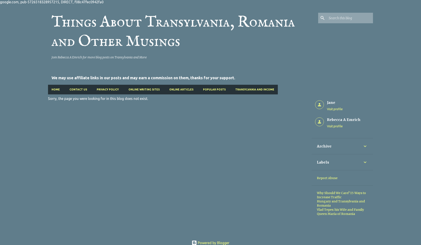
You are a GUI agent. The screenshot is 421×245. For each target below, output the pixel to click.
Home (56, 89)
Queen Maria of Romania (336, 214)
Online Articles (181, 89)
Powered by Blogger (213, 243)
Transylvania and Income (254, 89)
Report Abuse (327, 178)
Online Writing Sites (144, 89)
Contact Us (78, 89)
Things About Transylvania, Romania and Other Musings (173, 32)
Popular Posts (214, 89)
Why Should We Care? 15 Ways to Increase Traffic (341, 195)
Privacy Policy (108, 89)
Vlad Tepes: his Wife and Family (340, 210)
